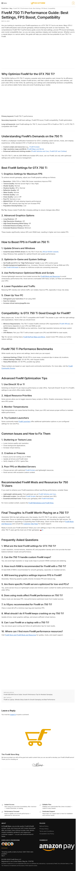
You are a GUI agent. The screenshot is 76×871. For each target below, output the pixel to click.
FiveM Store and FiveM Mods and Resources (20, 635)
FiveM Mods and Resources (50, 276)
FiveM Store (4, 8)
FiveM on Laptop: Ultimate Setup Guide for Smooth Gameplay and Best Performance (29, 699)
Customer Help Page (30, 524)
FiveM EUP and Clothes (58, 151)
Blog (11, 8)
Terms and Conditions (46, 831)
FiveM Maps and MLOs (35, 149)
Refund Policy (43, 826)
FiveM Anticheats (12, 267)
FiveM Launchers (24, 421)
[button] (73, 3)
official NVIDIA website (50, 252)
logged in (13, 714)
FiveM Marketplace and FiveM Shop (40, 503)
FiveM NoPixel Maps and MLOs (34, 337)
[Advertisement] (38, 52)
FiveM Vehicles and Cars (40, 151)
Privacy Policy (43, 829)
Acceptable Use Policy (46, 834)
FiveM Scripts (34, 147)
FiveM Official (64, 324)
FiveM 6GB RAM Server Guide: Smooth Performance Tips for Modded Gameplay (28, 694)
